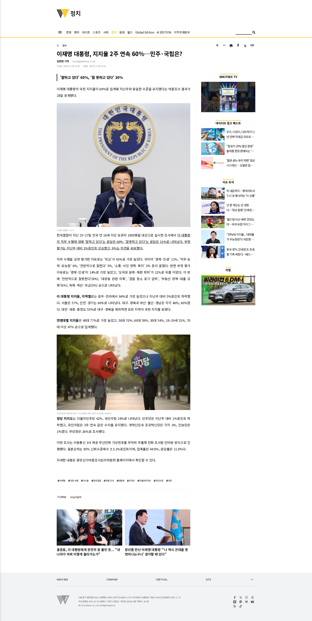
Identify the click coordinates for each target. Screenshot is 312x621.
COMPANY (112, 579)
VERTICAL (162, 579)
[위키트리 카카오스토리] (235, 602)
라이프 (86, 32)
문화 (122, 32)
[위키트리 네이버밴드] (235, 606)
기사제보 (61, 497)
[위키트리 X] (241, 597)
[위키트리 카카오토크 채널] (241, 602)
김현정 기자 (63, 61)
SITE (208, 579)
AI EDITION (164, 32)
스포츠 (97, 32)
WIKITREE (62, 579)
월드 (130, 32)
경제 (68, 32)
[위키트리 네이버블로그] (247, 602)
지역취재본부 (182, 32)
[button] (217, 45)
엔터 (76, 32)
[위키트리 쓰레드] (252, 597)
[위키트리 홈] (63, 17)
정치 (113, 32)
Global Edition (144, 32)
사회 (106, 32)
